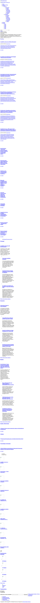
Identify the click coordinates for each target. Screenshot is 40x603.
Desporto (7, 12)
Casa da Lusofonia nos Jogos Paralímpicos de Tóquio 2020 (7, 331)
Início (3, 4)
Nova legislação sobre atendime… (4, 547)
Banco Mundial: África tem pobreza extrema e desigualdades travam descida (8, 384)
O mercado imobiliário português (2, 204)
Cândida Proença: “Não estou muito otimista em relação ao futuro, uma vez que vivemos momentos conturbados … (8, 130)
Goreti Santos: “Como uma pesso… (4, 472)
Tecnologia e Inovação (8, 11)
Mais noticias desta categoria (5, 357)
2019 (5, 25)
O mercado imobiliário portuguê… (4, 481)
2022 (5, 28)
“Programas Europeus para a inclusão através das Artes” (11, 438)
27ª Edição (4, 567)
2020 (5, 26)
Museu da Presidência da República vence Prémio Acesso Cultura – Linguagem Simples (3, 183)
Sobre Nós (30, 595)
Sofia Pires (8, 43)
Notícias (3, 5)
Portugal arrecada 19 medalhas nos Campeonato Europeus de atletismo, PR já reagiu (8, 345)
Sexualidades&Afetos (6, 598)
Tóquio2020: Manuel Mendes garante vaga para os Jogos (7, 318)
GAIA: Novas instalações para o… (4, 519)
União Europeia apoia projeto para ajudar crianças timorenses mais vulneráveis (4, 162)
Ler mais (1, 67)
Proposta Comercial (5, 600)
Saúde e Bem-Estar (8, 10)
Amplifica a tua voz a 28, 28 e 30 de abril (8, 41)
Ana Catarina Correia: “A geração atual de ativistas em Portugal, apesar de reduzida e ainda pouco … (8, 75)
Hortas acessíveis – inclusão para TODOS (4, 223)
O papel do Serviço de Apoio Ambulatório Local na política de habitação (4, 214)
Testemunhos (3, 589)
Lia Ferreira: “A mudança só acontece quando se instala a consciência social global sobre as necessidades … (8, 111)
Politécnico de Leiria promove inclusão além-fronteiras (3, 172)
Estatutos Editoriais (5, 597)
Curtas (5, 6)
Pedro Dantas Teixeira (26, 601)
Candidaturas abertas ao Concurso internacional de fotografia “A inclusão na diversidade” (7, 410)
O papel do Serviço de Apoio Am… (4, 491)
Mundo (7, 8)
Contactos (4, 596)
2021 (5, 27)
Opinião (3, 22)
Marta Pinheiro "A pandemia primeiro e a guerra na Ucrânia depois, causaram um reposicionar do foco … (8, 92)
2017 (5, 24)
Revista (3, 23)
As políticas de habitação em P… (3, 500)
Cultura (7, 13)
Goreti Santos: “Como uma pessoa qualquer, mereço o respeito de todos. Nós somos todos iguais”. (4, 151)
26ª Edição (4, 574)
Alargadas (6, 14)
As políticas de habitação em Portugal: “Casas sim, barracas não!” (8, 57)
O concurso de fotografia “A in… (3, 538)
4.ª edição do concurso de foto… (4, 528)
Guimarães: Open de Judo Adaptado (4, 306)
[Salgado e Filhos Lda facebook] (4, 587)
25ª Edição (4, 581)
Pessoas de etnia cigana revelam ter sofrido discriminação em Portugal (3, 233)
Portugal (7, 7)
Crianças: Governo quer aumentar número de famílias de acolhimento (3, 195)
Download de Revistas (3, 554)
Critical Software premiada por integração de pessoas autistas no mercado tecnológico (11, 449)
